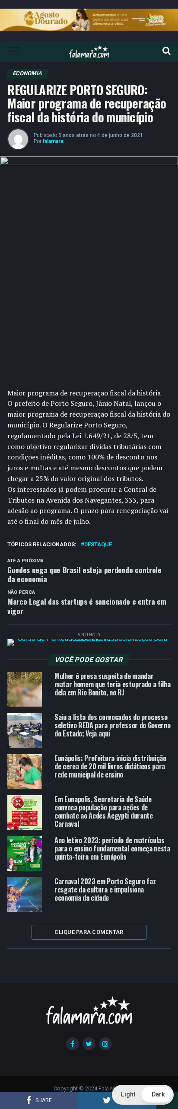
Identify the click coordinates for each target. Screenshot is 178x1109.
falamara (53, 141)
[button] (143, 1095)
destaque (98, 545)
